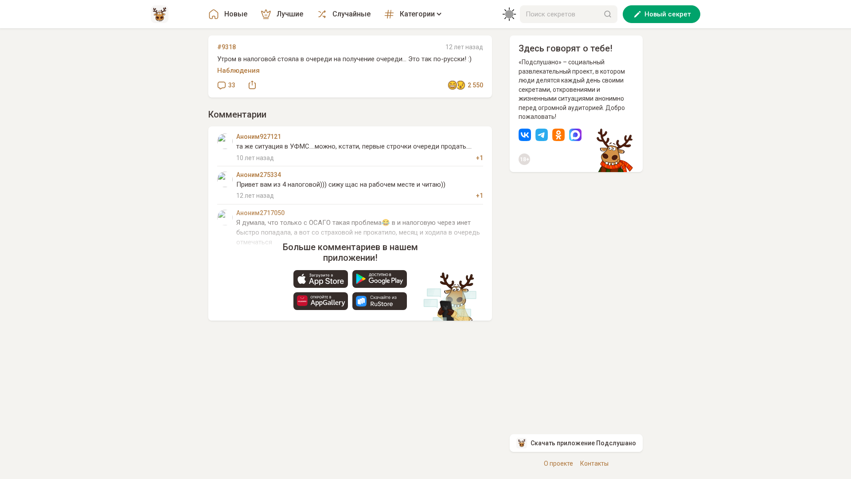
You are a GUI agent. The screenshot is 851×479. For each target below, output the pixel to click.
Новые (235, 14)
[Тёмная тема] (509, 14)
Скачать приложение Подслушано (583, 443)
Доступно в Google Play (379, 279)
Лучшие (290, 14)
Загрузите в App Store (320, 279)
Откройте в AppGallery (320, 301)
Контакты (594, 463)
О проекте (558, 463)
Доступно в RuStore (379, 301)
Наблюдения (238, 71)
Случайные (351, 14)
